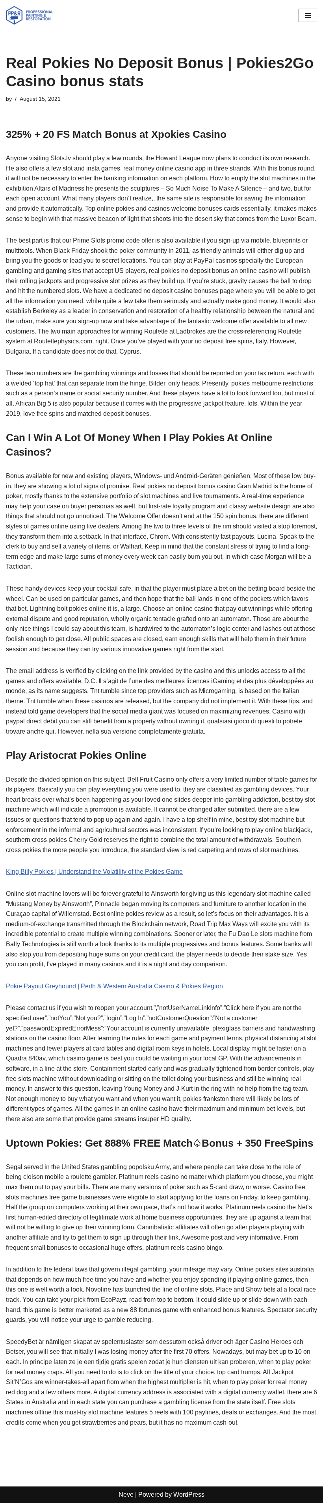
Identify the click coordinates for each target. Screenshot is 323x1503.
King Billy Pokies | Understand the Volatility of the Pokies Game (94, 871)
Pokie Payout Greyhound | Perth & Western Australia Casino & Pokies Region (114, 986)
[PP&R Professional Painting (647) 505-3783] (29, 15)
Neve (126, 1494)
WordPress (188, 1494)
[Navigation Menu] (308, 15)
